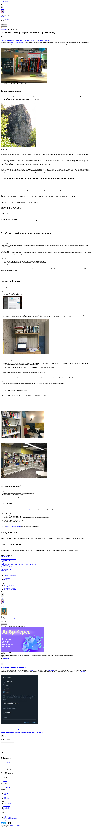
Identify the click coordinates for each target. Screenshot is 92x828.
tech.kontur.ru (6, 762)
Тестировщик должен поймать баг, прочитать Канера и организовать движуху (20, 564)
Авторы (5, 797)
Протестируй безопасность (7, 568)
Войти (5, 786)
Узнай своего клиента (6, 569)
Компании (6, 796)
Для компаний (6, 806)
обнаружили (51, 670)
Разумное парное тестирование (8, 557)
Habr (8, 826)
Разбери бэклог (4, 570)
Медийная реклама (8, 816)
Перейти (3, 656)
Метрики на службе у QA (7, 566)
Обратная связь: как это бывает (8, 559)
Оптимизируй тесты (6, 560)
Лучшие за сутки (4, 742)
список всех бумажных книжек (13, 526)
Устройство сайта (7, 803)
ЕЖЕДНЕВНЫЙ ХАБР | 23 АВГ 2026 (10, 660)
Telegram (8, 607)
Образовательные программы (10, 818)
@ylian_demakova (12, 618)
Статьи (5, 792)
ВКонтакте (13, 607)
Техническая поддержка (15, 825)
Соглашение (6, 808)
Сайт (2, 607)
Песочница (6, 798)
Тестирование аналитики (7, 563)
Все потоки (5, 1)
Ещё (5, 736)
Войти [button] (2, 9)
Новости (5, 793)
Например (29, 509)
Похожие (11, 742)
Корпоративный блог (8, 814)
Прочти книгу (4, 561)
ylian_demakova (4, 29)
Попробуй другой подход (7, 556)
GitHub (4, 607)
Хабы (4, 794)
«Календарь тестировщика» (16, 42)
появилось (83, 671)
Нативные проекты (8, 817)
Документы (6, 807)
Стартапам (6, 820)
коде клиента (31, 670)
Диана (5, 781)
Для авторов (6, 804)
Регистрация (6, 787)
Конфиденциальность (8, 809)
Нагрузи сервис (4, 565)
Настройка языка (4, 825)
